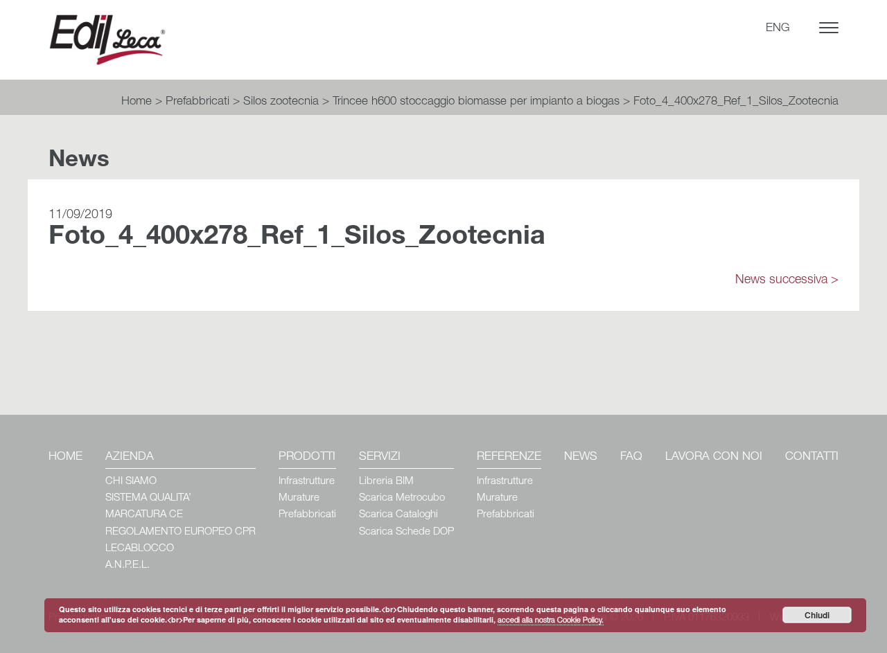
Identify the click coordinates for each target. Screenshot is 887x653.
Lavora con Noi (713, 457)
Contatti (811, 457)
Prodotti (307, 457)
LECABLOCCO (139, 549)
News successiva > (786, 280)
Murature (299, 498)
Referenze (509, 457)
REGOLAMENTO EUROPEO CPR (180, 532)
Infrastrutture (307, 481)
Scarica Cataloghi (398, 515)
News (580, 457)
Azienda (129, 457)
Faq (631, 457)
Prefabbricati (197, 102)
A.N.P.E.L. (127, 565)
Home (136, 102)
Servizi (380, 457)
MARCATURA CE (144, 515)
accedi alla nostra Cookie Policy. (551, 621)
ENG (778, 29)
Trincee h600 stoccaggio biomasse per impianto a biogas (476, 102)
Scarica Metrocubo (402, 498)
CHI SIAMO (131, 481)
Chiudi (817, 615)
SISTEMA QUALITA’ (148, 498)
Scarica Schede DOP (406, 532)
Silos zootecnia (281, 102)
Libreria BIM (386, 481)
